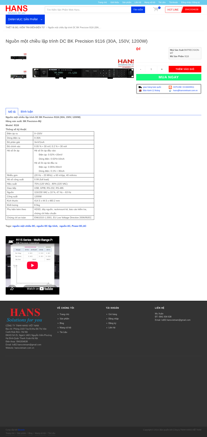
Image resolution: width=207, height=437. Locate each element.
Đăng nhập (114, 318)
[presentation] (12, 111)
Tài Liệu (162, 2)
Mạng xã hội (149, 2)
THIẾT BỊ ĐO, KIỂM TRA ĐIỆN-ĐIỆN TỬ (25, 27)
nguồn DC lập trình (47, 226)
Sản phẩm (126, 2)
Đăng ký (112, 323)
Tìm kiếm (138, 10)
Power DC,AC (79, 226)
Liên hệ (138, 2)
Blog (62, 323)
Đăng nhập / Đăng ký (190, 2)
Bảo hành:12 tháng (151, 90)
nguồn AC (65, 226)
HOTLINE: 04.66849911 (183, 87)
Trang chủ (102, 2)
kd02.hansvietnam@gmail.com (176, 320)
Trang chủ (64, 314)
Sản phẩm (64, 318)
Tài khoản (173, 2)
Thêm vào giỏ (185, 69)
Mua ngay (169, 77)
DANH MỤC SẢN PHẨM (23, 19)
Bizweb (21, 430)
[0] (156, 9)
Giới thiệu (114, 2)
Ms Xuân (159, 313)
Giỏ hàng (113, 314)
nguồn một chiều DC (23, 226)
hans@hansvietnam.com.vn (185, 90)
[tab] (12, 111)
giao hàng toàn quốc (152, 87)
